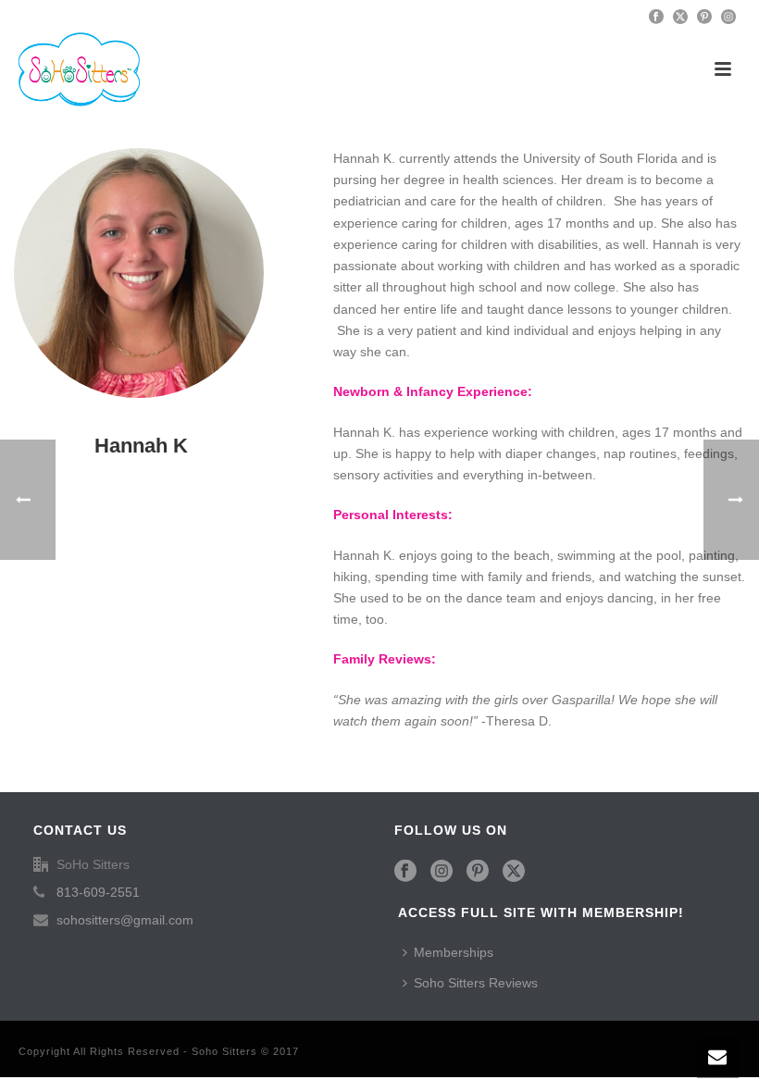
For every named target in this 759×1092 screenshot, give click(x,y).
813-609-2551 (98, 892)
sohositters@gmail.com (124, 919)
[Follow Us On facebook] (405, 872)
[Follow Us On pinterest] (478, 872)
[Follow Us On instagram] (441, 872)
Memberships (453, 952)
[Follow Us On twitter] (514, 872)
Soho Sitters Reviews (476, 982)
